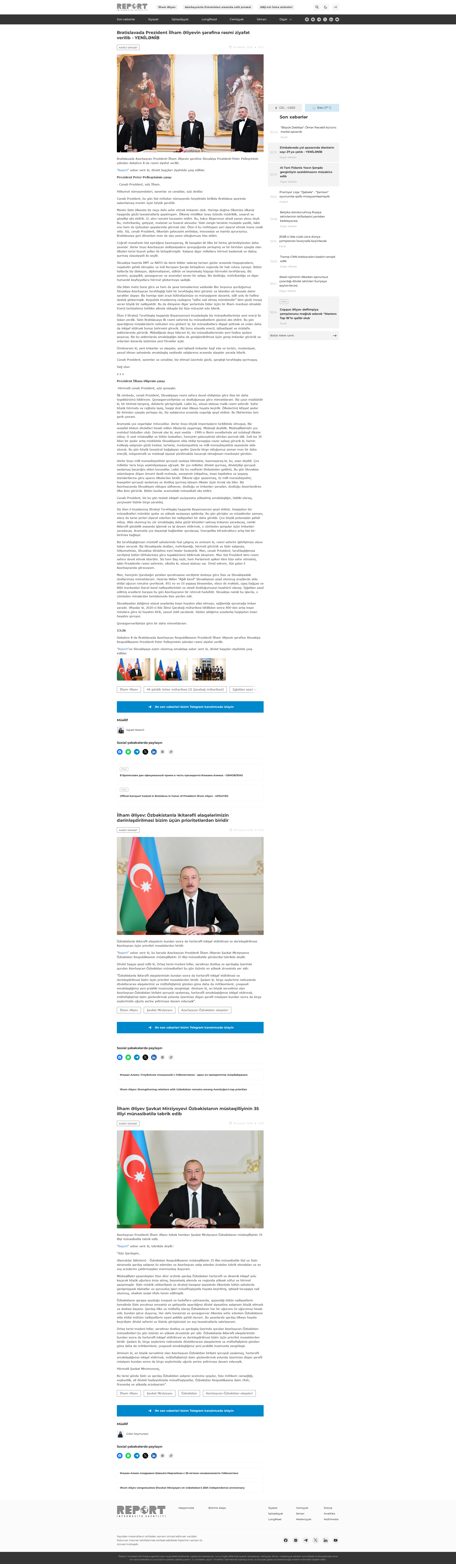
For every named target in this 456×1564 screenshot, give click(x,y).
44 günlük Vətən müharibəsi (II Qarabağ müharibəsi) (185, 689)
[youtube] (337, 19)
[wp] (128, 752)
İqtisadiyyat (275, 1513)
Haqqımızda (186, 1507)
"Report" (123, 170)
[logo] (132, 7)
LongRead (274, 1519)
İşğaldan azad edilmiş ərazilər (254, 689)
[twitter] (325, 19)
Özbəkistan (189, 1393)
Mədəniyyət (303, 1519)
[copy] (171, 752)
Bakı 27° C (324, 107)
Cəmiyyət (302, 1507)
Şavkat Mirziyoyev (159, 1010)
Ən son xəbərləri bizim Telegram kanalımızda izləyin (194, 707)
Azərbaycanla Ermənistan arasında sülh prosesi (218, 7)
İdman (300, 1513)
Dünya (328, 1507)
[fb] (307, 19)
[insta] (313, 19)
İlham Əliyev (167, 7)
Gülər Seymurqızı (137, 1433)
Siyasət (272, 1507)
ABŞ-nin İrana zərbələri (276, 7)
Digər (283, 19)
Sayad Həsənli (135, 729)
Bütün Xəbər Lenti (282, 335)
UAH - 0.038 (287, 107)
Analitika (329, 1513)
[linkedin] (331, 19)
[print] (162, 752)
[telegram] (319, 19)
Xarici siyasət (128, 47)
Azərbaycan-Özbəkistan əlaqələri (204, 1010)
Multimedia (331, 1519)
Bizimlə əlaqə (217, 1507)
